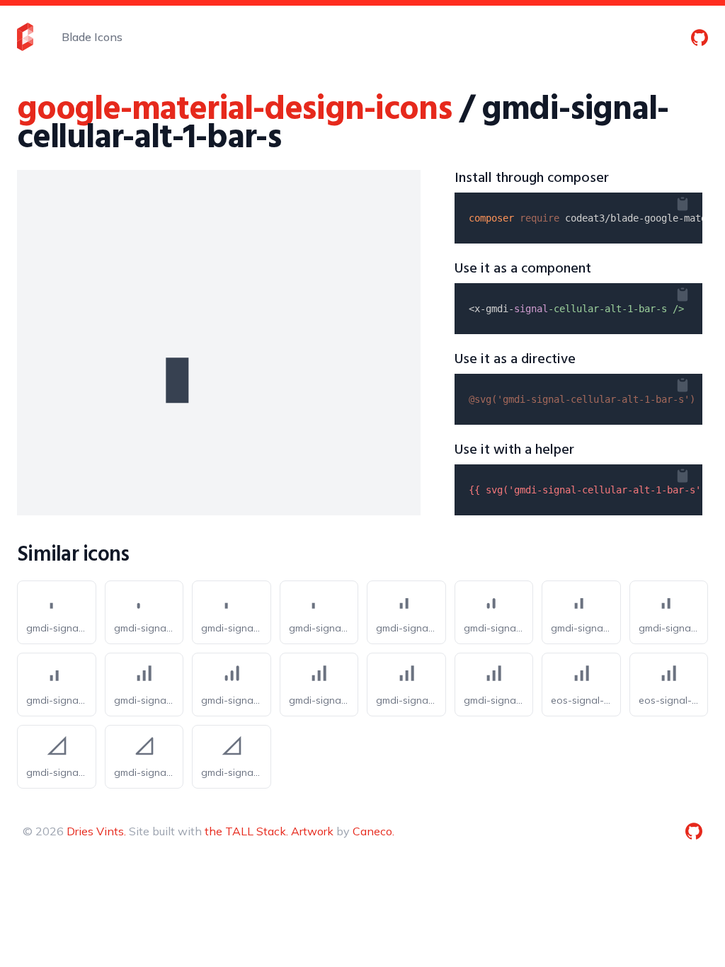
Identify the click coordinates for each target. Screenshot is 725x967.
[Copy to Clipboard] (693, 201)
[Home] (25, 37)
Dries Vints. (96, 831)
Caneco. (373, 831)
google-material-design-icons (234, 110)
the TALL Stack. (246, 831)
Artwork (312, 831)
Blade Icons (92, 37)
